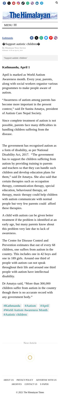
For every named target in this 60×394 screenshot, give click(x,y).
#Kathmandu (12, 305)
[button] (10, 25)
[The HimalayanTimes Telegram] (42, 3)
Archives (17, 384)
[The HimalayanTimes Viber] (32, 3)
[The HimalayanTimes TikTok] (23, 3)
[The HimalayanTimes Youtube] (14, 3)
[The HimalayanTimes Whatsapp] (28, 3)
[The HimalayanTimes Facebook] (4, 3)
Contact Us (31, 384)
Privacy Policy (25, 380)
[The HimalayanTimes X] (9, 3)
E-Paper (44, 384)
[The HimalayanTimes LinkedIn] (37, 3)
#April (44, 305)
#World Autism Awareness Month (25, 310)
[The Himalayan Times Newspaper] (30, 15)
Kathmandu (7, 38)
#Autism (30, 305)
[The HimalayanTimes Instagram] (18, 3)
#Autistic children (15, 314)
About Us (8, 380)
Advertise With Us (46, 380)
